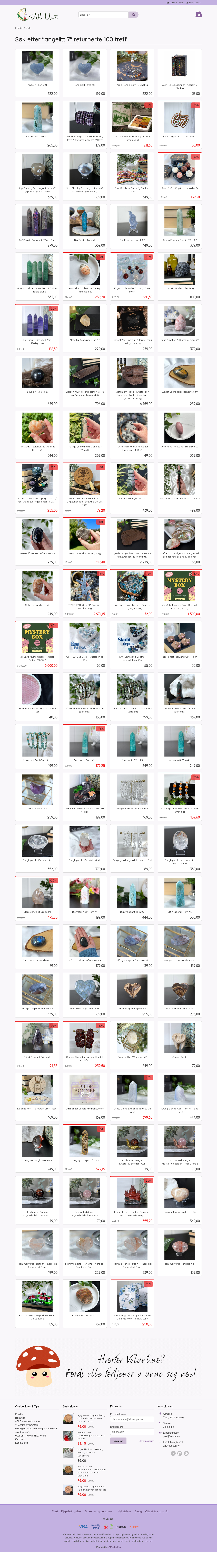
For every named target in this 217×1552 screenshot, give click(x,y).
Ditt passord (116, 1426)
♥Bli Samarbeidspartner (28, 1421)
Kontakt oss (21, 1442)
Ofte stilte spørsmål (156, 1511)
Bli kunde (20, 1417)
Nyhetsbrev (124, 1511)
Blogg (138, 1511)
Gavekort (20, 1439)
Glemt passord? (146, 1440)
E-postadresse (118, 1414)
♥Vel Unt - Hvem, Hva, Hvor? (30, 1435)
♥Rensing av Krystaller (27, 1425)
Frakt (55, 1511)
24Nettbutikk (114, 1546)
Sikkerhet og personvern (99, 1511)
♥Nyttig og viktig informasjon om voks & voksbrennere (36, 1430)
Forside (19, 28)
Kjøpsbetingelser (71, 1511)
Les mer (149, 1541)
